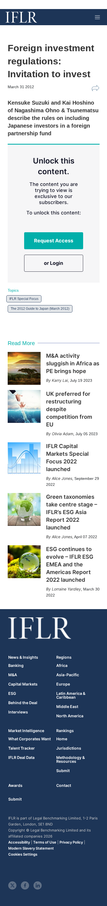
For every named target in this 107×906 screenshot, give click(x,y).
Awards (15, 785)
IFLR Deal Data (21, 757)
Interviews (18, 712)
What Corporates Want (29, 739)
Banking (16, 665)
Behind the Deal (22, 703)
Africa (61, 665)
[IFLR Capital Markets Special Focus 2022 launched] (24, 458)
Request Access (53, 240)
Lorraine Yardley (66, 589)
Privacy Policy (71, 842)
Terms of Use (44, 842)
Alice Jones (62, 478)
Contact (63, 785)
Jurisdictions (68, 748)
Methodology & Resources (70, 759)
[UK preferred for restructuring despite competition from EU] (24, 406)
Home (61, 739)
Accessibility (19, 842)
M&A (12, 675)
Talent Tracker (21, 748)
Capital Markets (23, 684)
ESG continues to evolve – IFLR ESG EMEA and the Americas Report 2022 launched (69, 564)
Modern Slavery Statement (31, 848)
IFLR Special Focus (23, 299)
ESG (12, 693)
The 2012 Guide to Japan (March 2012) (40, 309)
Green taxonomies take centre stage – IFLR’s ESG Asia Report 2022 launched (71, 512)
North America (69, 716)
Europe (63, 684)
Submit (63, 771)
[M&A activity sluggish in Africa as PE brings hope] (24, 368)
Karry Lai (60, 380)
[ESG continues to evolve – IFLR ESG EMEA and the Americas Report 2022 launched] (24, 561)
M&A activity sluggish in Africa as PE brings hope (72, 363)
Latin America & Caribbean (70, 695)
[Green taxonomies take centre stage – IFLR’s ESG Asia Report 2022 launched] (24, 509)
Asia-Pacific (67, 675)
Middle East (67, 707)
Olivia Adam (62, 433)
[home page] (21, 17)
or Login (53, 263)
